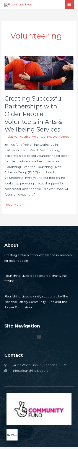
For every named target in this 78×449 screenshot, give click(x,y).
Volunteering (41, 136)
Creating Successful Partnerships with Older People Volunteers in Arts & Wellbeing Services (34, 114)
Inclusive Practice (18, 136)
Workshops (61, 136)
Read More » (14, 204)
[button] (39, 337)
